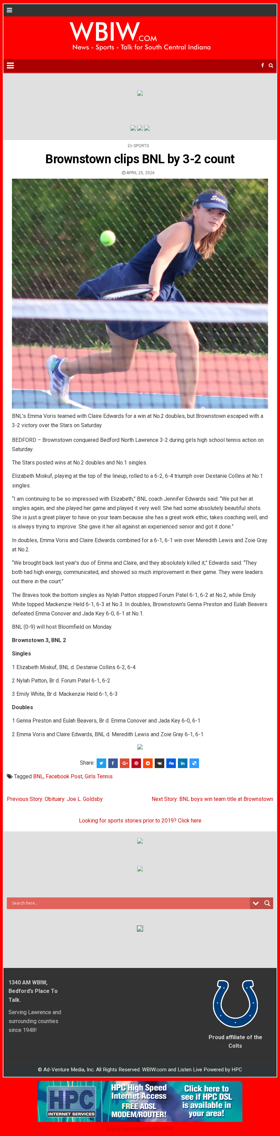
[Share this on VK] (159, 763)
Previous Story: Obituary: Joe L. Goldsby (55, 799)
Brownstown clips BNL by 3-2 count (140, 159)
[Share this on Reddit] (148, 763)
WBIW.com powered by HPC (140, 1128)
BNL (38, 776)
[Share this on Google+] (124, 763)
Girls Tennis (99, 776)
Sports (141, 145)
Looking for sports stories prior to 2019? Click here (140, 820)
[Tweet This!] (101, 763)
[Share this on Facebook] (113, 763)
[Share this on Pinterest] (136, 763)
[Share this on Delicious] (194, 763)
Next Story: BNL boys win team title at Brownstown (212, 799)
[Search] (271, 65)
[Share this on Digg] (171, 763)
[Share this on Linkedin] (182, 763)
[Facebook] (262, 65)
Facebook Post (64, 776)
